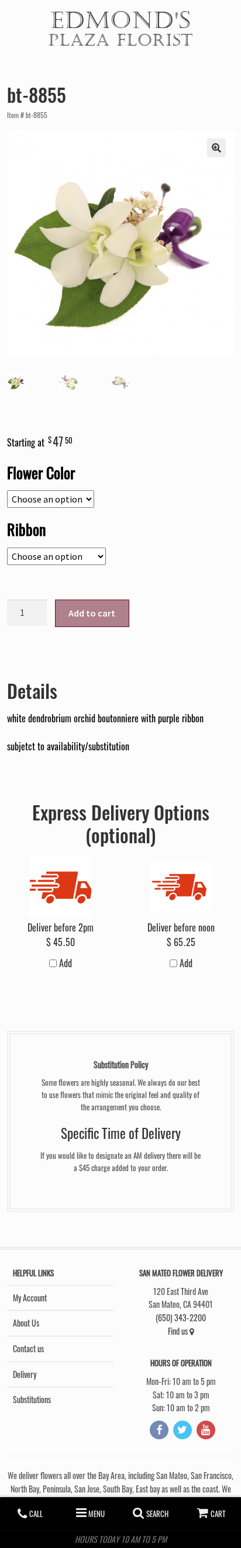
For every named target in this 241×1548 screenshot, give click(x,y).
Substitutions (32, 1399)
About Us (26, 1323)
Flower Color (41, 472)
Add (64, 963)
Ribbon (26, 529)
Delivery (24, 1374)
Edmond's (120, 27)
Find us (179, 1331)
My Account (30, 1297)
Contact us (28, 1348)
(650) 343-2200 (181, 1317)
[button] (216, 147)
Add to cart (91, 613)
